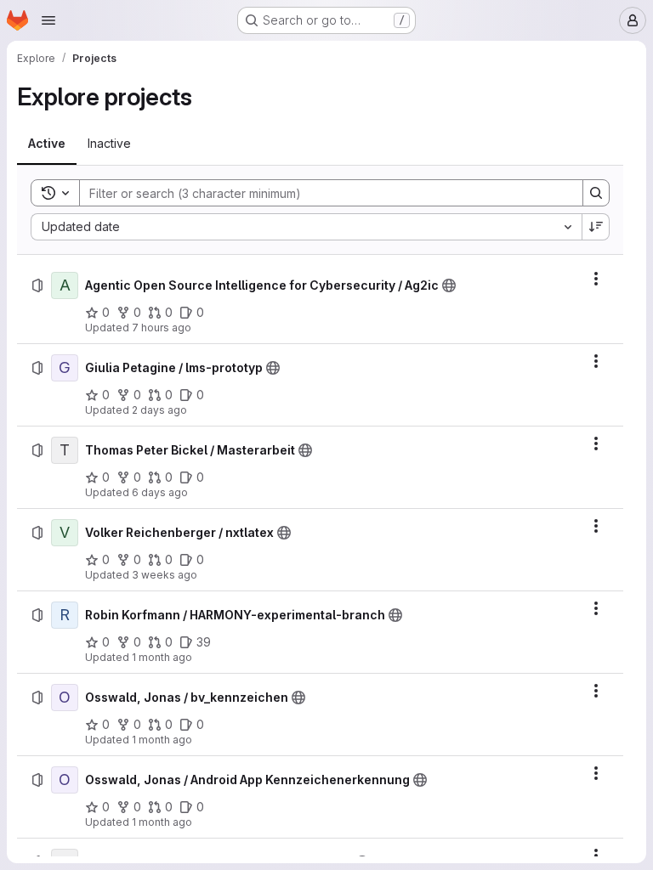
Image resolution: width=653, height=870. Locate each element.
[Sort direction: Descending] (596, 226)
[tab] (47, 143)
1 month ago (162, 657)
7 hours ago (161, 327)
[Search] (596, 192)
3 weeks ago (164, 574)
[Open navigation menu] (48, 20)
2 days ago (159, 410)
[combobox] (306, 226)
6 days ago (160, 492)
